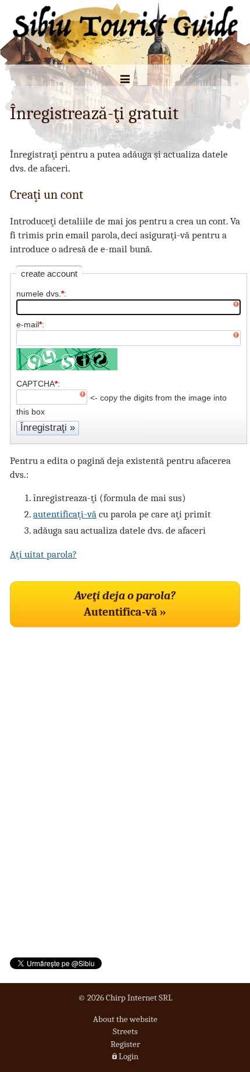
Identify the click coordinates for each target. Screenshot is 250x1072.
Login (128, 1056)
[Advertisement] (97, 700)
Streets (125, 1031)
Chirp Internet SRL (139, 997)
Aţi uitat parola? (43, 554)
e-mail (29, 324)
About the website (125, 1019)
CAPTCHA (37, 383)
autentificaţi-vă (65, 514)
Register (125, 1044)
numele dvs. (40, 293)
